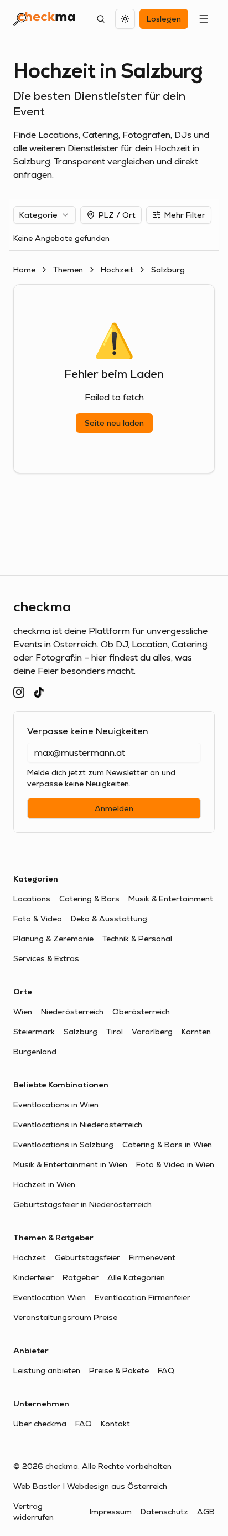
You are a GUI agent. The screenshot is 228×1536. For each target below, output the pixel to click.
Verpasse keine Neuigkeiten (87, 731)
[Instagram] (18, 692)
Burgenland (34, 1051)
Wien (22, 1011)
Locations (31, 898)
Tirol (114, 1031)
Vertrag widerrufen (33, 1512)
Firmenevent (152, 1257)
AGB (206, 1511)
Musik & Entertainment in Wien (70, 1164)
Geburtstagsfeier (87, 1257)
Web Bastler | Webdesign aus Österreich (90, 1486)
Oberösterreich (141, 1011)
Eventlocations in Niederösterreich (77, 1124)
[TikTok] (38, 692)
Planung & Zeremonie (53, 938)
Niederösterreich (72, 1011)
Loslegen (164, 18)
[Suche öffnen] (101, 19)
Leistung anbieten (46, 1370)
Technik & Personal (137, 938)
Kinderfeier (33, 1277)
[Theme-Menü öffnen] (125, 19)
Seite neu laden (114, 423)
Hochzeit (117, 269)
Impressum (111, 1511)
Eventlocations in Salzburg (63, 1144)
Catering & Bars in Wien (167, 1144)
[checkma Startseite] (44, 19)
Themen (68, 269)
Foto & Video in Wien (175, 1164)
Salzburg (80, 1031)
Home (24, 269)
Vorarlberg (152, 1031)
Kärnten (196, 1031)
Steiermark (34, 1031)
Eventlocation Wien (49, 1297)
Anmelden (114, 808)
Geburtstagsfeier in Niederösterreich (82, 1204)
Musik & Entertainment (170, 898)
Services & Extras (46, 958)
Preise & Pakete (119, 1370)
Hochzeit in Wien (44, 1184)
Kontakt (115, 1423)
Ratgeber (81, 1277)
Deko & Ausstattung (109, 918)
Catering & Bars (89, 898)
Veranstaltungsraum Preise (65, 1317)
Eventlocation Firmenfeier (142, 1297)
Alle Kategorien (136, 1277)
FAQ (166, 1370)
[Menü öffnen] (204, 19)
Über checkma (39, 1423)
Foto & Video (37, 918)
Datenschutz (164, 1511)
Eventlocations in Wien (56, 1104)
